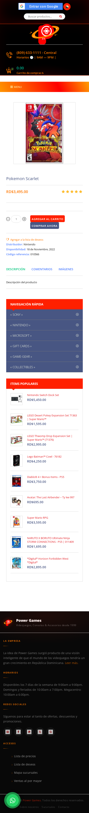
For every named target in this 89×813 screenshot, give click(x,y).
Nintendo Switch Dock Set (43, 395)
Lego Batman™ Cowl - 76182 (44, 456)
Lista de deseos (24, 764)
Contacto (63, 807)
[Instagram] (7, 732)
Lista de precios (25, 756)
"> (41, 6)
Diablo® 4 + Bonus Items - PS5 (45, 477)
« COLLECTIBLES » (22, 367)
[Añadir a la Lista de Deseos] (24, 239)
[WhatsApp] (29, 732)
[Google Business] (50, 732)
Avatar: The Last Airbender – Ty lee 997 (50, 497)
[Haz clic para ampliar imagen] (44, 133)
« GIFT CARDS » (21, 346)
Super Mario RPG (37, 517)
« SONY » (16, 314)
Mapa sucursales (26, 773)
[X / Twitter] (40, 732)
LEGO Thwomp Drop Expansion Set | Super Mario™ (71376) (49, 437)
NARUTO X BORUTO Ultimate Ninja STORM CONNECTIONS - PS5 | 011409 (50, 540)
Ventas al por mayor (28, 781)
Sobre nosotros (29, 807)
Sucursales (48, 807)
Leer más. (71, 663)
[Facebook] (18, 732)
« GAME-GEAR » (21, 356)
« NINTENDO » (20, 325)
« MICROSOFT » (21, 335)
